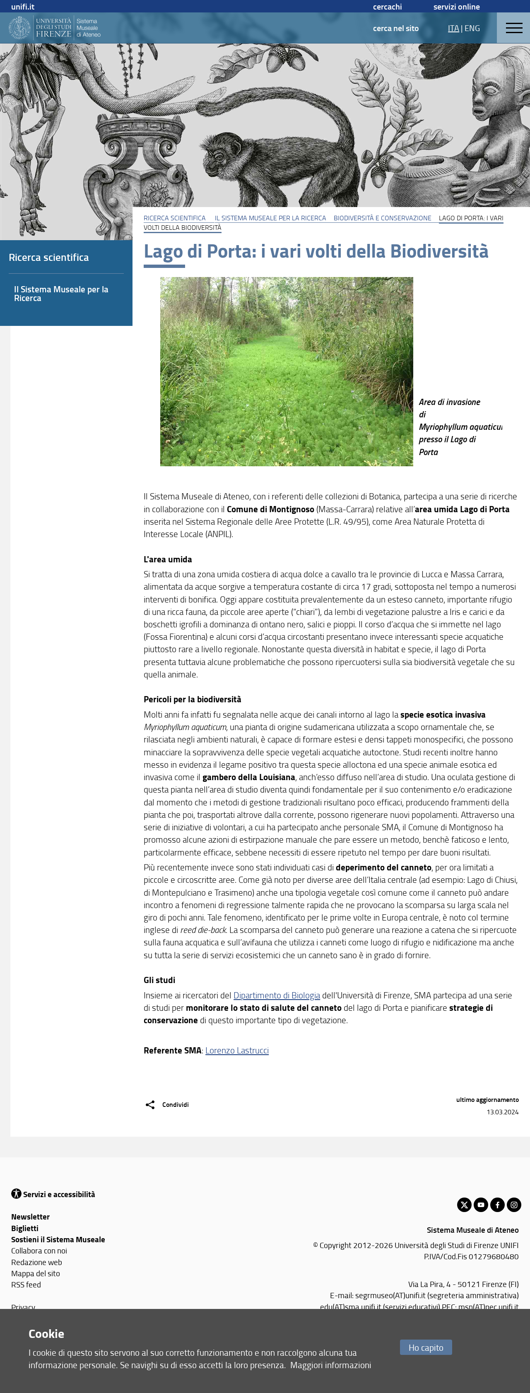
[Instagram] (514, 1205)
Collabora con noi (39, 1250)
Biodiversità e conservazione (382, 217)
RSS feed (26, 1284)
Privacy (23, 1307)
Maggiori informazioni (330, 1365)
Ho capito (426, 1347)
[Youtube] (481, 1205)
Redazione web (36, 1262)
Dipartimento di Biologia (277, 995)
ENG (472, 28)
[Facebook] (497, 1205)
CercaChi (387, 6)
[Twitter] (464, 1205)
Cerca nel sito (396, 28)
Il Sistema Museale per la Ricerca (270, 217)
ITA (453, 28)
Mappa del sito (35, 1273)
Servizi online (457, 6)
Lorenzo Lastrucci (237, 1050)
